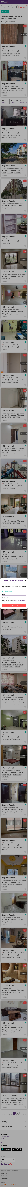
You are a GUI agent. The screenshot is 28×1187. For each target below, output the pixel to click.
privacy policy (7, 601)
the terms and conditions (20, 600)
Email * (3, 594)
